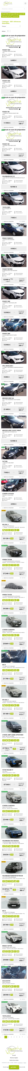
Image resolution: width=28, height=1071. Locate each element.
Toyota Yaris (15, 16)
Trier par (4, 26)
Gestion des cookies (14, 1060)
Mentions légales (14, 1057)
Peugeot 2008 (13, 13)
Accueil (14, 1055)
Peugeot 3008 (5, 13)
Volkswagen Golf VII (6, 16)
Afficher (4, 31)
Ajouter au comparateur (9, 64)
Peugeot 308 (21, 13)
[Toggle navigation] (25, 3)
